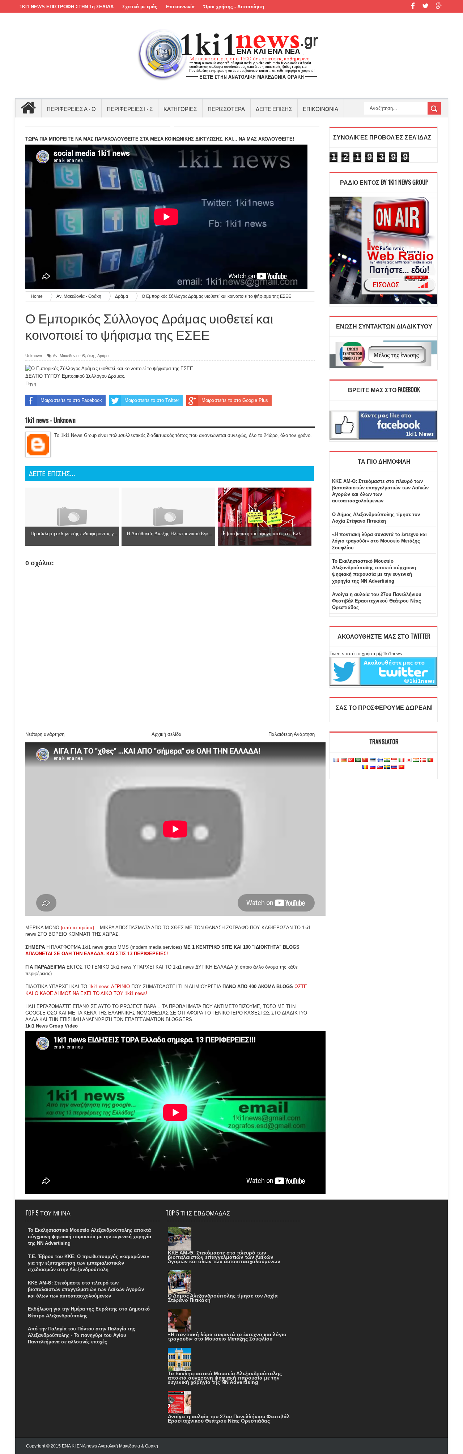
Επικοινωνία (180, 6)
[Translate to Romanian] (365, 767)
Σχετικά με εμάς (139, 6)
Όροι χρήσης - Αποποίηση (233, 6)
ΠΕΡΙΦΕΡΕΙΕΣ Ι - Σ (130, 108)
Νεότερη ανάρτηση (44, 734)
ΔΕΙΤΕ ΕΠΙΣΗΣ (274, 108)
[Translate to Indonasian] (394, 760)
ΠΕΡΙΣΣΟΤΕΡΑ (226, 108)
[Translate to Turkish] (351, 760)
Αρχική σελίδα (167, 734)
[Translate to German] (344, 760)
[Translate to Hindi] (387, 760)
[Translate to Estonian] (372, 760)
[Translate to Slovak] (380, 767)
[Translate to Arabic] (358, 760)
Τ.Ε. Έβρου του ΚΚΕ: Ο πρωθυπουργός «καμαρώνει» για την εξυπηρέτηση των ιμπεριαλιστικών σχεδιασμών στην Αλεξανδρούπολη (88, 1263)
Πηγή (30, 383)
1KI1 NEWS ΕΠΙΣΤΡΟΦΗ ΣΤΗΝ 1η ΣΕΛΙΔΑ (67, 6)
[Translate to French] (336, 760)
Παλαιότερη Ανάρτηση (291, 734)
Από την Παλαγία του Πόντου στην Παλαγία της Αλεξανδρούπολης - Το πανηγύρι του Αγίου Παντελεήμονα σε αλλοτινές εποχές (81, 1335)
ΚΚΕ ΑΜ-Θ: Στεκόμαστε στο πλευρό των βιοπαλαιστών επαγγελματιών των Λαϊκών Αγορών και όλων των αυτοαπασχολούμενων (86, 1289)
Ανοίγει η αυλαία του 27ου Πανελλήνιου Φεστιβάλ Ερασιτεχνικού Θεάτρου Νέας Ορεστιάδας (376, 601)
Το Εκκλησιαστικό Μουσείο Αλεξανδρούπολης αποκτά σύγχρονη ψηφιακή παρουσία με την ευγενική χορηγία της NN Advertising (89, 1236)
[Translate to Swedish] (387, 767)
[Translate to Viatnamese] (401, 767)
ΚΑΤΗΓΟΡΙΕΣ (180, 108)
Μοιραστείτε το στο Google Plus (234, 400)
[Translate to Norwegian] (423, 760)
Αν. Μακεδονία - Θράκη (73, 355)
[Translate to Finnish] (380, 760)
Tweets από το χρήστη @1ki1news (366, 653)
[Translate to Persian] (416, 760)
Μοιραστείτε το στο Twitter (151, 400)
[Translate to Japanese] (409, 760)
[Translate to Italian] (401, 760)
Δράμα (103, 355)
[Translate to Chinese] (365, 760)
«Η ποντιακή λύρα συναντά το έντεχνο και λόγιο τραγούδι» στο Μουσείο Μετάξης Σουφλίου (379, 541)
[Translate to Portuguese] (430, 760)
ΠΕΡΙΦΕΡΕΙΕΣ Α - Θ (71, 108)
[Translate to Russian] (372, 767)
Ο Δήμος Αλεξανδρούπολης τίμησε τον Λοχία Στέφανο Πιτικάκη (223, 1298)
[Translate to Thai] (394, 767)
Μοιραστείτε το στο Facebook (71, 400)
